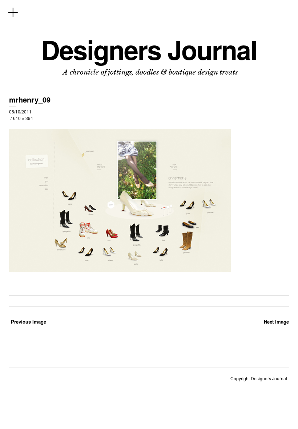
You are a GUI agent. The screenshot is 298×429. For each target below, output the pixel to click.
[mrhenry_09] (120, 269)
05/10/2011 (20, 111)
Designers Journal (149, 50)
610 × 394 (23, 118)
